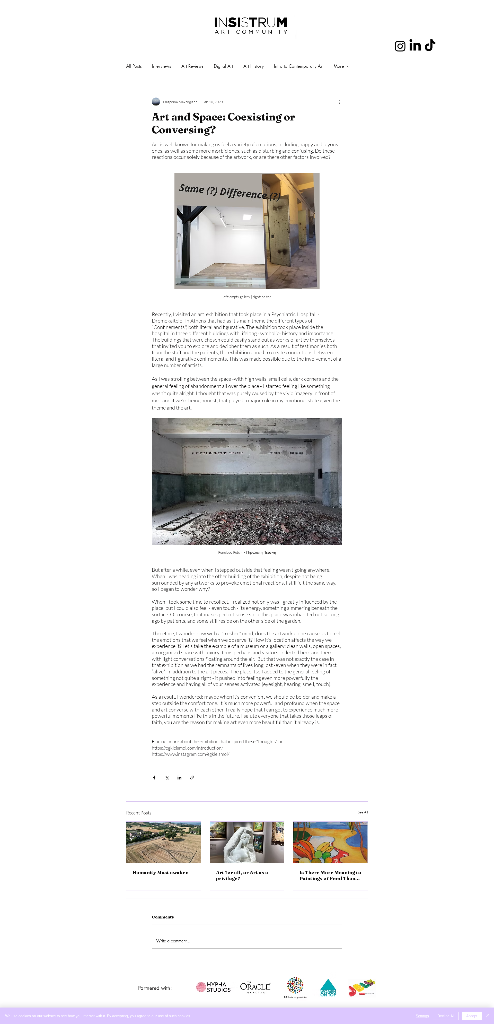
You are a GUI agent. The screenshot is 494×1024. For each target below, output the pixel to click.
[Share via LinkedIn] (179, 777)
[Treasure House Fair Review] (247, 842)
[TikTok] (430, 46)
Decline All (445, 1015)
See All (363, 812)
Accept (471, 1015)
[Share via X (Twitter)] (166, 777)
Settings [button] (422, 1015)
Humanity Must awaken (161, 872)
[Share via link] (192, 777)
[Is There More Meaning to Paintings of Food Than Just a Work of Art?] (330, 842)
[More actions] (339, 102)
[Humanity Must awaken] (163, 842)
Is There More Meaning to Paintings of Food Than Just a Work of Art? (330, 875)
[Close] (488, 1016)
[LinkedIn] (415, 46)
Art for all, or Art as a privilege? (242, 875)
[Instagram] (400, 46)
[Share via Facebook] (154, 777)
